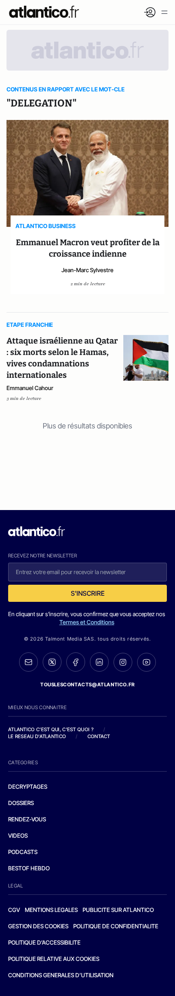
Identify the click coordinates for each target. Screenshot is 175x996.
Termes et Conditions (86, 622)
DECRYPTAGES (27, 786)
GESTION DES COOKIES (38, 926)
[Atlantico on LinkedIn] (99, 662)
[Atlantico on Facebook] (75, 662)
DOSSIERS (21, 802)
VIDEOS (18, 835)
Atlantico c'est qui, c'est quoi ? (51, 729)
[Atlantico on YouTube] (146, 662)
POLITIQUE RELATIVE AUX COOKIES (53, 958)
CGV (14, 909)
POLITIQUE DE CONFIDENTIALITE (115, 926)
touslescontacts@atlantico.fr (87, 684)
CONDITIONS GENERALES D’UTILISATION (61, 975)
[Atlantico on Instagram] (123, 662)
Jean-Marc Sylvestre (87, 269)
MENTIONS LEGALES (51, 909)
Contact (99, 736)
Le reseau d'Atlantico (37, 736)
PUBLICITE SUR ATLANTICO (118, 909)
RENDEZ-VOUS (27, 819)
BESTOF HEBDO (29, 868)
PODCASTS (22, 851)
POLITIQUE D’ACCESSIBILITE (44, 942)
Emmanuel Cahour (30, 387)
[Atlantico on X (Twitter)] (52, 662)
